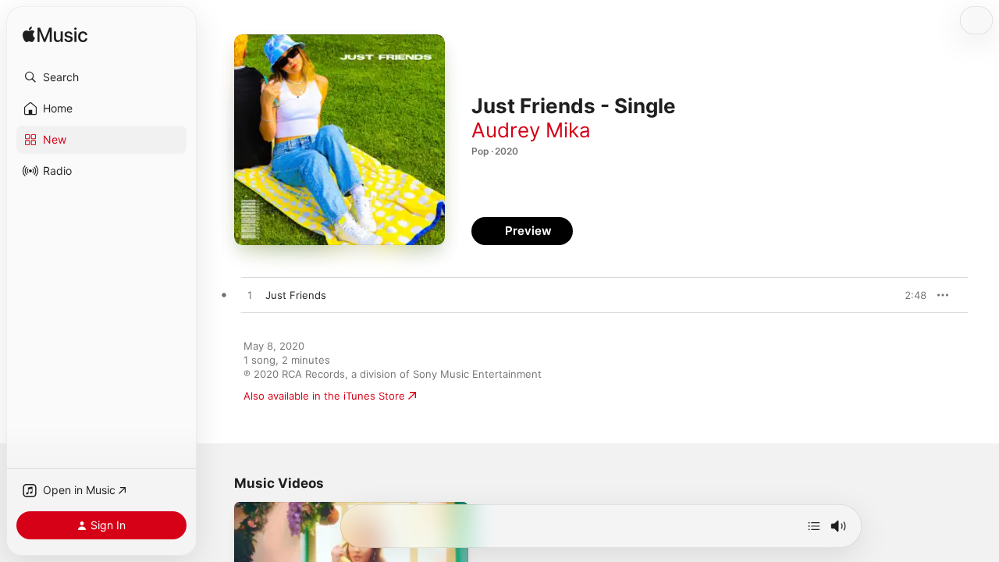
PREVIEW (909, 295)
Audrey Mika (531, 130)
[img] (55, 35)
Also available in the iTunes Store (324, 395)
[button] (101, 77)
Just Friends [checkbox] (295, 295)
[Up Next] (814, 526)
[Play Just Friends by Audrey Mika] (249, 296)
